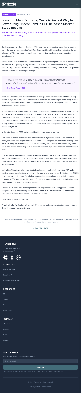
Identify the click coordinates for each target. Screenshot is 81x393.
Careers (6, 329)
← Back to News (40, 228)
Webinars (6, 305)
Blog (5, 294)
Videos (5, 299)
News (5, 335)
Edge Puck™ (7, 275)
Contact (6, 340)
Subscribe (40, 367)
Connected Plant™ (9, 269)
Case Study (7, 310)
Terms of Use (46, 387)
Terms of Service (53, 371)
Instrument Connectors (11, 280)
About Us (6, 324)
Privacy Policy (41, 371)
